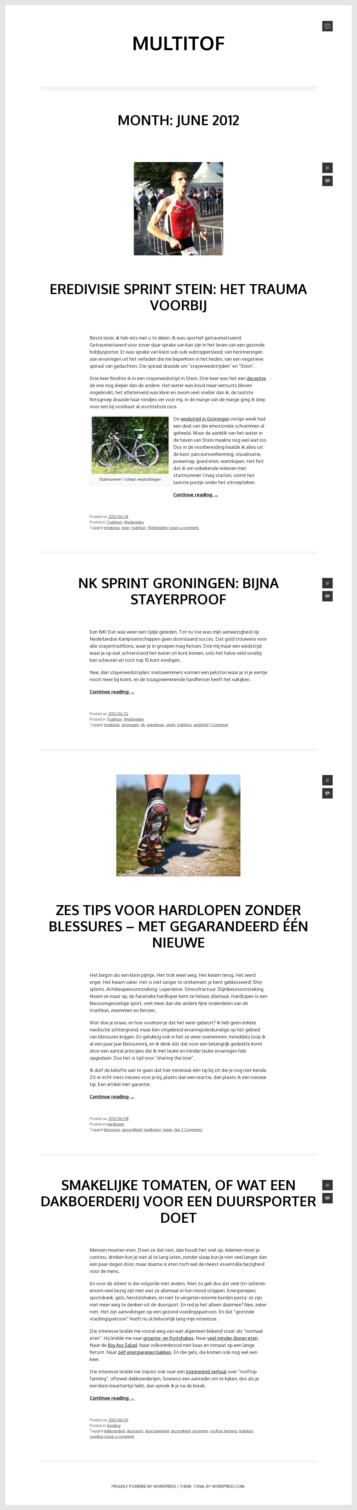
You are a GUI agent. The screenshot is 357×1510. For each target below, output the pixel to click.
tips (177, 1129)
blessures (112, 1129)
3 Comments (192, 1129)
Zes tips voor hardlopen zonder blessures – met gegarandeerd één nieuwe (178, 926)
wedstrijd (201, 724)
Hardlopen (115, 1124)
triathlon (138, 527)
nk (143, 724)
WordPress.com (228, 1486)
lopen (167, 1129)
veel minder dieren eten (232, 1338)
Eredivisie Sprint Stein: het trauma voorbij (178, 296)
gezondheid (132, 1129)
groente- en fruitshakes (168, 1338)
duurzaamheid (157, 1431)
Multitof (178, 43)
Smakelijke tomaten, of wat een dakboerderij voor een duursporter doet (178, 1201)
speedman (155, 724)
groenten (200, 1431)
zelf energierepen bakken (144, 1352)
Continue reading (195, 494)
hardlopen (152, 1129)
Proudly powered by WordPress (144, 1486)
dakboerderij (114, 1431)
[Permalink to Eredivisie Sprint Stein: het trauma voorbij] (178, 264)
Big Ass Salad (122, 1345)
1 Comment (219, 724)
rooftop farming (223, 1431)
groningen (130, 724)
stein (126, 527)
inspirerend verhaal (206, 1371)
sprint (170, 724)
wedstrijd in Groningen (205, 419)
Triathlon (114, 522)
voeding (96, 1436)
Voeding (113, 1425)
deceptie (256, 378)
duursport (135, 1431)
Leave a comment (184, 527)
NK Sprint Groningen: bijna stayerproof (178, 590)
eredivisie (112, 527)
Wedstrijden (134, 522)
